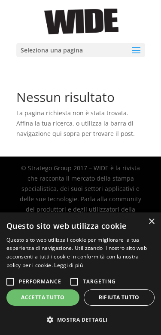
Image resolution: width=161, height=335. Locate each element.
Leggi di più (68, 265)
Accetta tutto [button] (42, 297)
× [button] (151, 221)
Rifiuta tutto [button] (119, 297)
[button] (80, 320)
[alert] (80, 273)
